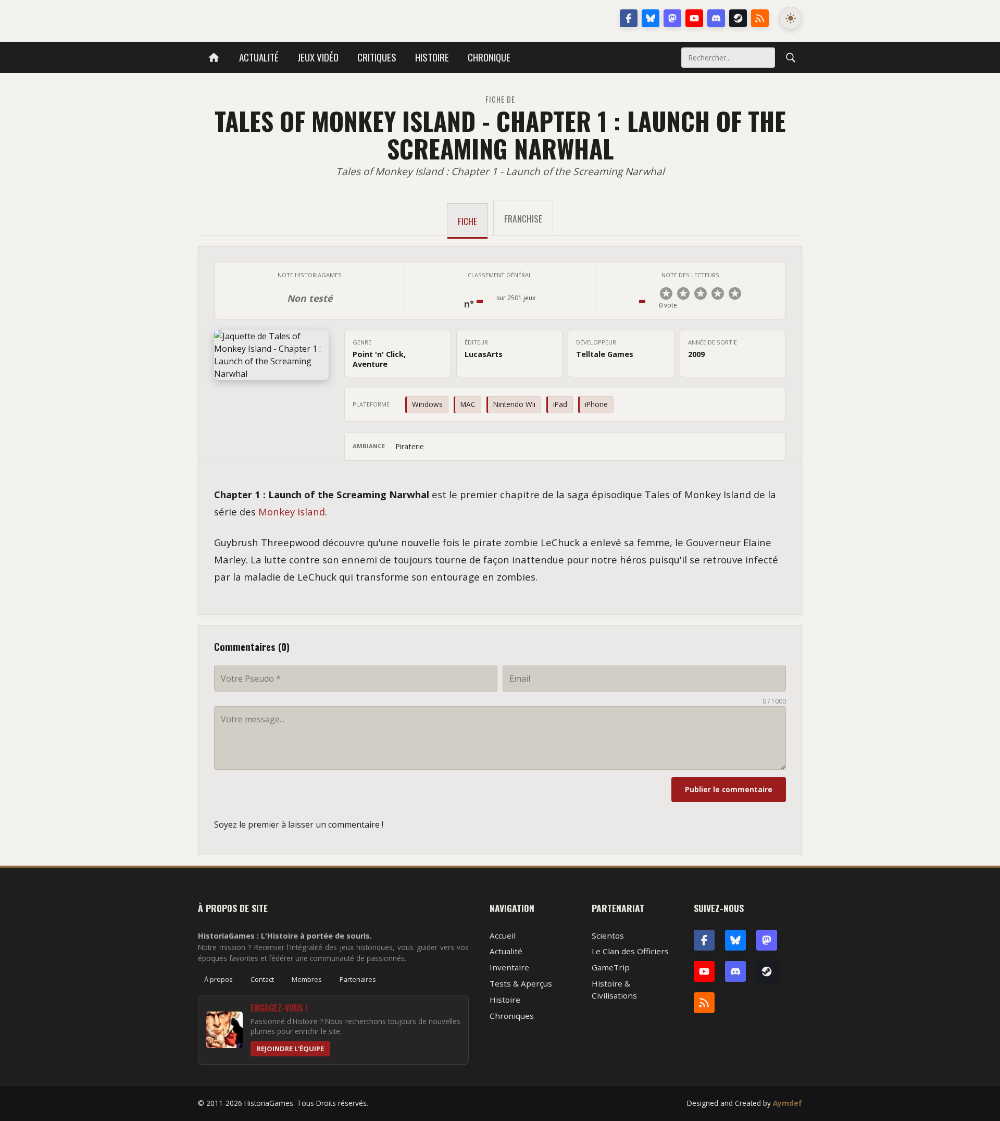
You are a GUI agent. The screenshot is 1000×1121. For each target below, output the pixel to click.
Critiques (376, 57)
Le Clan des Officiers (630, 951)
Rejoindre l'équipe (290, 1048)
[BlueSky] (735, 940)
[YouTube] (694, 18)
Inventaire (509, 967)
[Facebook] (629, 18)
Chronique (489, 57)
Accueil (503, 935)
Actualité (259, 57)
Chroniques (512, 1016)
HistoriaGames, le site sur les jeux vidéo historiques (280, 18)
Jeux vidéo (318, 57)
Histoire (432, 57)
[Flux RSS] (760, 18)
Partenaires (358, 979)
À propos (218, 979)
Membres (307, 979)
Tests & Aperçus (521, 983)
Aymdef (787, 1103)
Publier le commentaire (728, 789)
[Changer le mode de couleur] (790, 18)
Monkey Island (291, 511)
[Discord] (716, 18)
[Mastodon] (672, 18)
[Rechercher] (790, 57)
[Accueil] (214, 57)
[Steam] (738, 18)
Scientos (608, 935)
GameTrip (611, 967)
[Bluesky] (650, 18)
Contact (262, 979)
